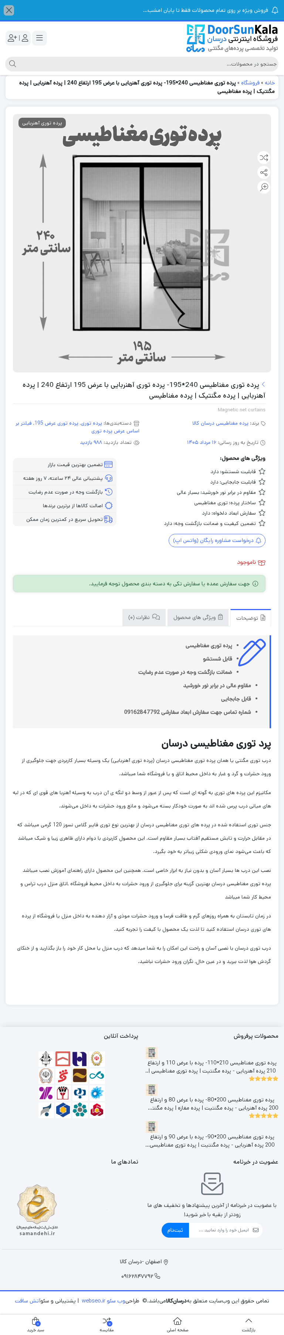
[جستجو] (11, 64)
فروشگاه (250, 83)
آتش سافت (27, 1301)
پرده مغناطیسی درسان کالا (220, 423)
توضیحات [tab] (248, 619)
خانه (270, 83)
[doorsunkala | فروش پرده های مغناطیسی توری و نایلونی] (232, 38)
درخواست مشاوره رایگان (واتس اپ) (214, 540)
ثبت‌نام (175, 1230)
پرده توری (91, 423)
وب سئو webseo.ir (103, 1301)
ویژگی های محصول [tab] (195, 618)
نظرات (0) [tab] (139, 618)
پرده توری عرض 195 (56, 423)
